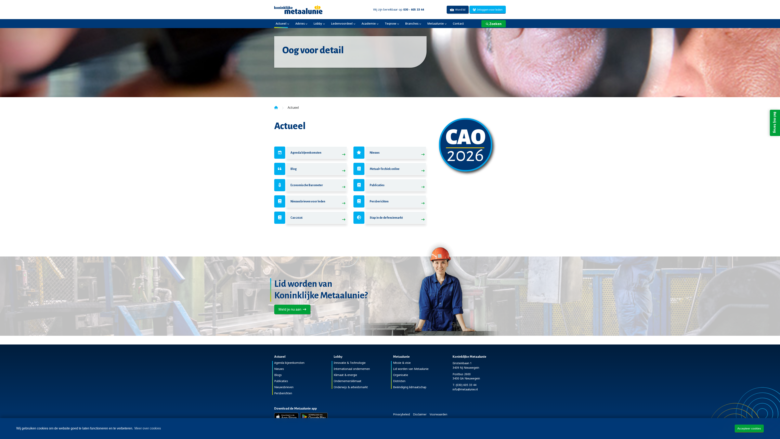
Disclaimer (420, 414)
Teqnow (390, 23)
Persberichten (379, 201)
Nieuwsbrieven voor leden (307, 201)
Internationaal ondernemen (352, 369)
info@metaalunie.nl (465, 389)
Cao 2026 (296, 217)
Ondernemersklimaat (347, 381)
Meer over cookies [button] (147, 428)
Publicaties (377, 185)
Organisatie (400, 375)
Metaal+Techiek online (385, 169)
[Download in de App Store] (286, 417)
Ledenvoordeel (342, 23)
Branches (411, 23)
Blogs (278, 375)
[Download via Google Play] (314, 417)
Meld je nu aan (290, 309)
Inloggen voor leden (489, 9)
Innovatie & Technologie (350, 363)
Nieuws (375, 152)
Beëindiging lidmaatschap (409, 387)
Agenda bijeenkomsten (305, 152)
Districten (399, 381)
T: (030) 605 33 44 (464, 385)
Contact (458, 23)
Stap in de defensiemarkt (386, 217)
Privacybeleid (401, 414)
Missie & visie (402, 363)
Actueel (281, 23)
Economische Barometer (306, 185)
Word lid (459, 9)
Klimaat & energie (345, 375)
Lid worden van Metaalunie (411, 369)
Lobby (318, 23)
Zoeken (495, 24)
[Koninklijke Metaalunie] (310, 9)
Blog (293, 169)
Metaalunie (435, 23)
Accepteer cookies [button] (749, 428)
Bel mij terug (775, 122)
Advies (300, 23)
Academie (369, 23)
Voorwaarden (438, 414)
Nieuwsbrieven (284, 387)
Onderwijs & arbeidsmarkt (351, 387)
